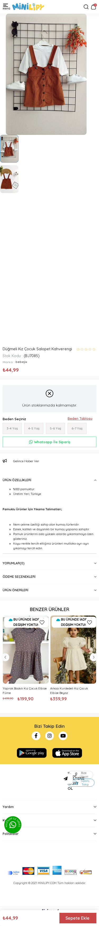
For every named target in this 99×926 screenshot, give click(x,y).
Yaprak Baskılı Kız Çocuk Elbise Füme (25, 690)
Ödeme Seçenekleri (19, 577)
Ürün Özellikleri (17, 480)
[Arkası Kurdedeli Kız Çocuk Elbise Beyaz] (73, 650)
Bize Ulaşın (84, 774)
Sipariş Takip (85, 782)
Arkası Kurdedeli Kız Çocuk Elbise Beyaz (69, 690)
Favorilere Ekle (41, 622)
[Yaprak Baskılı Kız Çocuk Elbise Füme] (26, 650)
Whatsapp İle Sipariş (52, 442)
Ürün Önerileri (15, 590)
